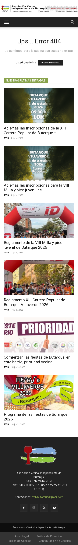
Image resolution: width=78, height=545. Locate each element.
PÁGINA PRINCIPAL (50, 62)
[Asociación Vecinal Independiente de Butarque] (39, 9)
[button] (6, 22)
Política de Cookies (19, 540)
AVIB (6, 138)
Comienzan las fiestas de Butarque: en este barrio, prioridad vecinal (37, 359)
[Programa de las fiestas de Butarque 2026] (39, 392)
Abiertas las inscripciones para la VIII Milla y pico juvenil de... (36, 187)
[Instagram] (34, 507)
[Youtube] (54, 508)
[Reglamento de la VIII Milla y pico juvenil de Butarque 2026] (39, 220)
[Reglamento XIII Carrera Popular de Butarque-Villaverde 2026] (39, 277)
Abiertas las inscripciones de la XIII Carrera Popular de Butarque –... (35, 130)
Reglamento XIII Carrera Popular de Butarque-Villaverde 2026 (34, 302)
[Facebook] (23, 508)
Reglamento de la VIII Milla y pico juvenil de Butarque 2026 (33, 245)
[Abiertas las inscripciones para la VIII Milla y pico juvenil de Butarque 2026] (39, 163)
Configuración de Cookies (55, 540)
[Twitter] (44, 508)
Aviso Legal (22, 536)
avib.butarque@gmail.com (47, 497)
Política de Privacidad (50, 536)
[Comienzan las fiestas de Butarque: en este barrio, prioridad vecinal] (39, 334)
